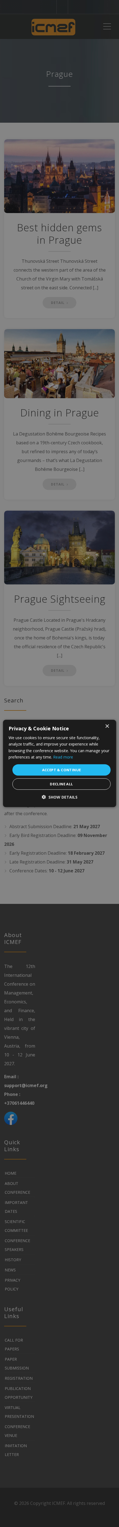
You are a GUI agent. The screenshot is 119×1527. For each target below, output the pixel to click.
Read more (63, 756)
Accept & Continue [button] (61, 769)
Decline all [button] (61, 783)
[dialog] (59, 763)
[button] (59, 797)
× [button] (107, 726)
